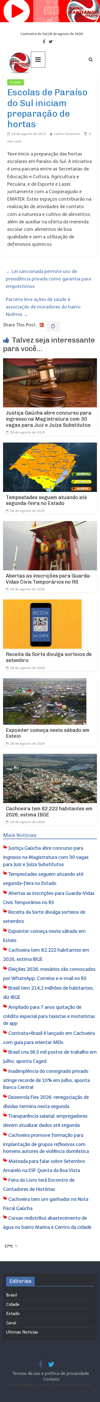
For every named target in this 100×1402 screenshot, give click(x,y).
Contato (51, 1379)
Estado (15, 82)
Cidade (12, 1304)
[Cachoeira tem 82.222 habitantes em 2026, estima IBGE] (50, 757)
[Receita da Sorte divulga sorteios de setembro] (42, 603)
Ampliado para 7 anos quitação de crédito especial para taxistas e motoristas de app (49, 1015)
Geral (11, 1323)
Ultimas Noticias (40, 82)
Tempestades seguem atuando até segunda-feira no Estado (46, 500)
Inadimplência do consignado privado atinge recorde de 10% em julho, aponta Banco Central (46, 1079)
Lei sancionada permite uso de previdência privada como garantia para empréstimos (48, 279)
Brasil (11, 1295)
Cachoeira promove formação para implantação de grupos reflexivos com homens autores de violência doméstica (46, 1143)
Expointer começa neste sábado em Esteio (47, 733)
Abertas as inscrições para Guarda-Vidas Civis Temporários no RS (48, 579)
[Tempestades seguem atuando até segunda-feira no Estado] (50, 446)
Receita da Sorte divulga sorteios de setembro (49, 657)
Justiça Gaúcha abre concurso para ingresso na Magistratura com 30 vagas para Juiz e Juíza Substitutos (48, 419)
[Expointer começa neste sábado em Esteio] (44, 682)
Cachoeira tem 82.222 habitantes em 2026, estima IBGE (49, 812)
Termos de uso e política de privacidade (51, 1373)
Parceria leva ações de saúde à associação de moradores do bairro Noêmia (43, 307)
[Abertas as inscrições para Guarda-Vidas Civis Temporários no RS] (50, 524)
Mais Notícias (19, 835)
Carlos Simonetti (67, 134)
